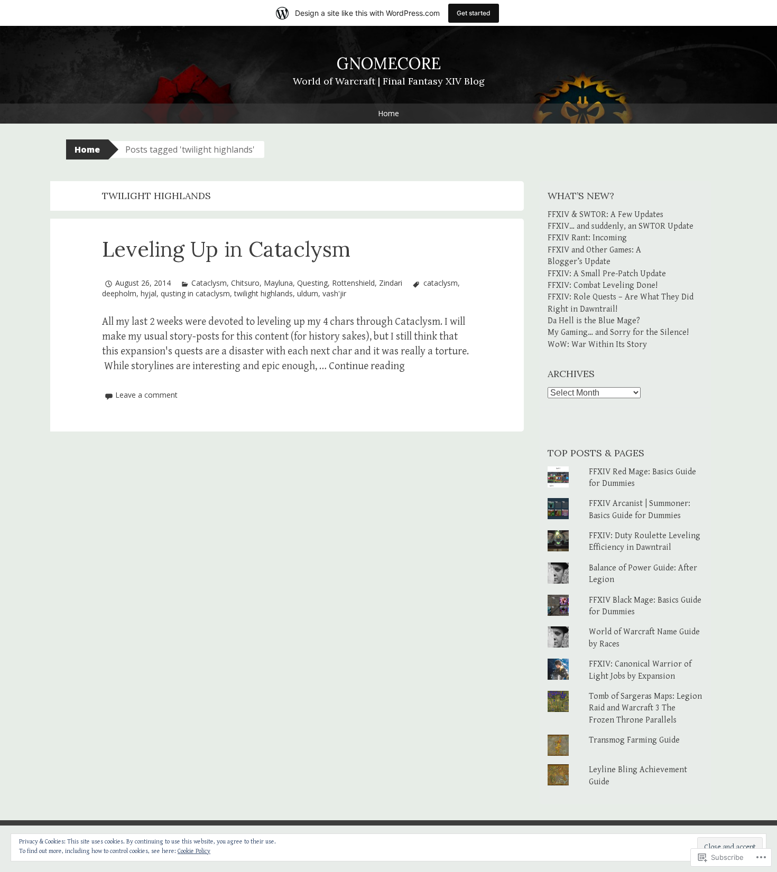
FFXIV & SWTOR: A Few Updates (605, 215)
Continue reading (367, 366)
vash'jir (334, 293)
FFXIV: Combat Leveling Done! (603, 285)
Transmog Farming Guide (634, 740)
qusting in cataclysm (195, 293)
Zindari (390, 283)
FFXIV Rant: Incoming (587, 238)
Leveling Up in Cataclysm (226, 249)
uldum (307, 293)
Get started (474, 13)
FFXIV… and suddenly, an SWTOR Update (620, 226)
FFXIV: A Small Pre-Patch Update (607, 274)
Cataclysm (209, 283)
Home (388, 113)
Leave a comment (146, 395)
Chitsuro (245, 283)
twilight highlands (263, 293)
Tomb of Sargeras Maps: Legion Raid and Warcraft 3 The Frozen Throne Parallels (645, 708)
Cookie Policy (194, 851)
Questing (312, 283)
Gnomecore (389, 63)
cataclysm (440, 283)
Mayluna (278, 283)
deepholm (119, 293)
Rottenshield (353, 283)
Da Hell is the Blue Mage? (594, 321)
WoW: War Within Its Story (597, 345)
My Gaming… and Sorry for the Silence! (618, 332)
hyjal (148, 293)
